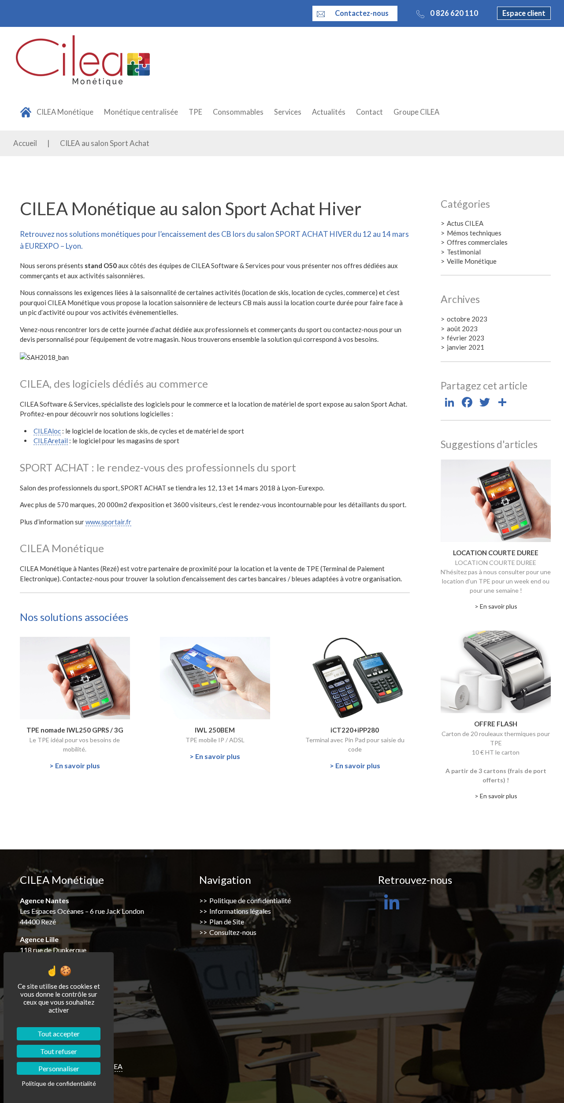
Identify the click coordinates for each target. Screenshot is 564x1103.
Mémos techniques (474, 233)
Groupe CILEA (416, 112)
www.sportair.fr (108, 522)
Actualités (328, 112)
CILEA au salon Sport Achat (104, 143)
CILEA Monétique (65, 112)
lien (25, 641)
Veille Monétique (472, 261)
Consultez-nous (232, 932)
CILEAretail (50, 441)
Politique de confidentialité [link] (59, 1083)
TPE (195, 112)
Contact (369, 112)
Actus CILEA (465, 223)
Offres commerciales (477, 242)
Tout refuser (58, 1051)
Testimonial (464, 252)
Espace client (523, 13)
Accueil (25, 143)
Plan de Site (226, 921)
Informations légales (240, 911)
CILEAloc (47, 431)
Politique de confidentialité (250, 900)
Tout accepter (58, 1033)
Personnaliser (58, 1068)
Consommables (238, 112)
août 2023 (462, 329)
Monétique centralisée (141, 112)
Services (287, 112)
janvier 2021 (465, 347)
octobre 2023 (467, 319)
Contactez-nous (362, 13)
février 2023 (465, 338)
